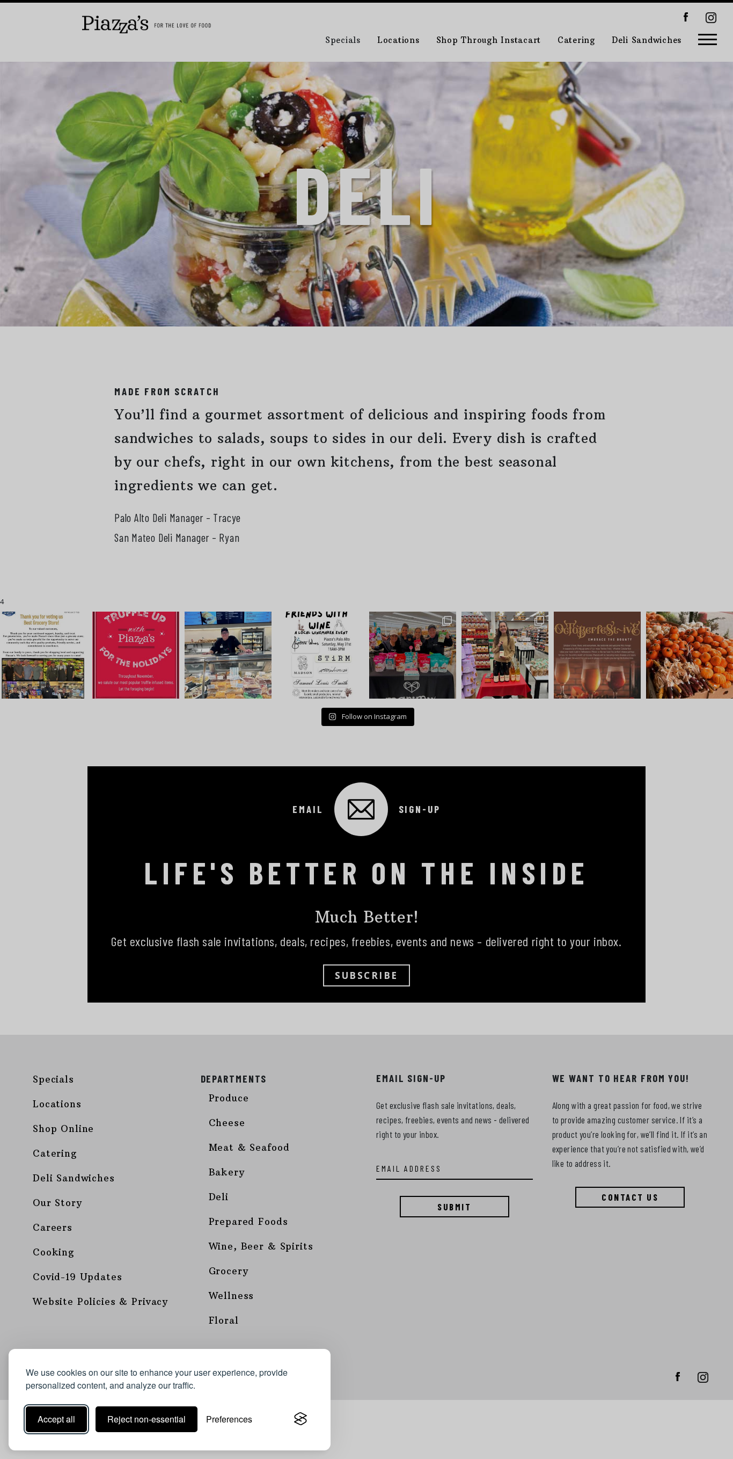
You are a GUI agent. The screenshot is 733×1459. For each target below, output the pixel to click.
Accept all (56, 1419)
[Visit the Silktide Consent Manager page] (300, 1419)
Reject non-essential (146, 1419)
